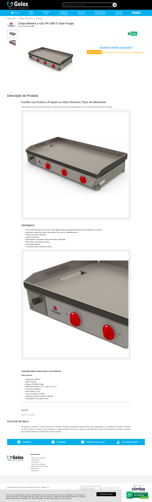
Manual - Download (28, 415)
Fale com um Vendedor (38, 464)
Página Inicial (11, 18)
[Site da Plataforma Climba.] (138, 488)
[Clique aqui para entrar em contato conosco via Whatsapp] (137, 495)
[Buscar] (114, 5)
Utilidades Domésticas (26, 18)
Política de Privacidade (63, 498)
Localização (35, 462)
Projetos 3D (34, 470)
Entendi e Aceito (106, 494)
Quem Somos (35, 460)
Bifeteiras (39, 18)
